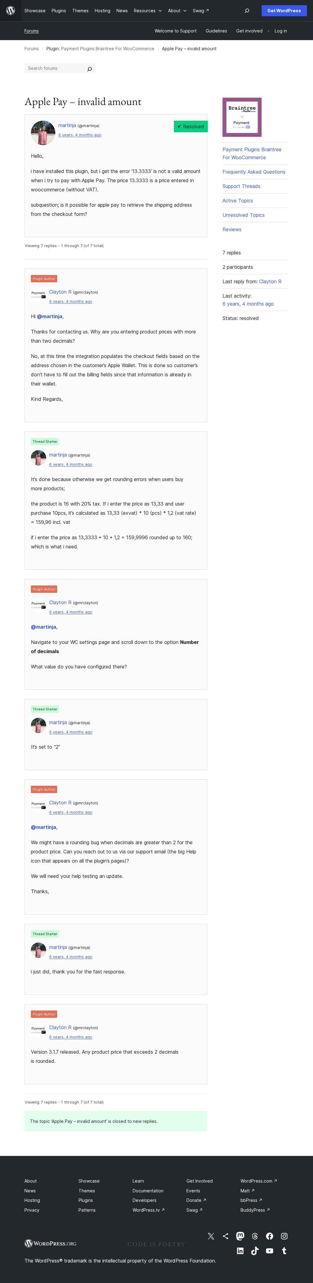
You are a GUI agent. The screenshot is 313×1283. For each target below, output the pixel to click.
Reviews (232, 229)
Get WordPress (284, 10)
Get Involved (199, 1180)
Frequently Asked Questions (254, 172)
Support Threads (241, 186)
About (30, 1180)
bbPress (252, 1200)
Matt (248, 1190)
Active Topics (238, 201)
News (30, 1190)
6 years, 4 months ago (79, 135)
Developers (144, 1200)
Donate (196, 1200)
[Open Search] (247, 10)
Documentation (148, 1190)
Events (193, 1190)
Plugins (86, 1200)
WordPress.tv (149, 1210)
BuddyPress (255, 1210)
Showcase (89, 1180)
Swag (194, 1210)
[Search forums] (89, 68)
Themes (87, 1190)
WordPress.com (259, 1180)
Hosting (32, 1200)
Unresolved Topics (244, 215)
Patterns (87, 1210)
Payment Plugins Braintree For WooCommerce (107, 48)
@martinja (49, 316)
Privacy (31, 1210)
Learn (138, 1180)
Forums (31, 30)
